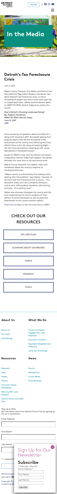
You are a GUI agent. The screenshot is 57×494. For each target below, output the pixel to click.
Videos (28, 261)
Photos (4, 381)
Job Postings (6, 338)
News (32, 358)
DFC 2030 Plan (28, 235)
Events (31, 368)
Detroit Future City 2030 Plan (12, 400)
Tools (28, 287)
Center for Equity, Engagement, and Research (36, 333)
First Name (6, 432)
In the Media (34, 377)
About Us (8, 320)
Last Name (6, 445)
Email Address (8, 419)
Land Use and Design (38, 351)
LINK (6, 123)
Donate (33, 5)
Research (28, 274)
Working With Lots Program (9, 393)
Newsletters (33, 373)
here (11, 205)
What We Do (37, 320)
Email (21, 469)
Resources (8, 358)
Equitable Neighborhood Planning (39, 345)
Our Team (5, 334)
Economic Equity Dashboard (28, 248)
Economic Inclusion (37, 340)
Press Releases (35, 381)
